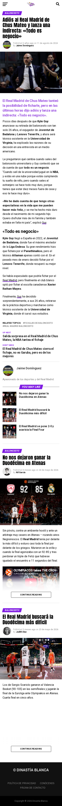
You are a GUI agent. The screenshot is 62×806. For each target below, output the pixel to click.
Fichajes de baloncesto (38, 323)
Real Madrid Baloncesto (18, 326)
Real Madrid (10, 280)
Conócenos (47, 783)
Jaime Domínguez (25, 45)
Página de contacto (32, 787)
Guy (44, 222)
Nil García (20, 472)
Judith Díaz (21, 632)
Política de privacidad (22, 783)
